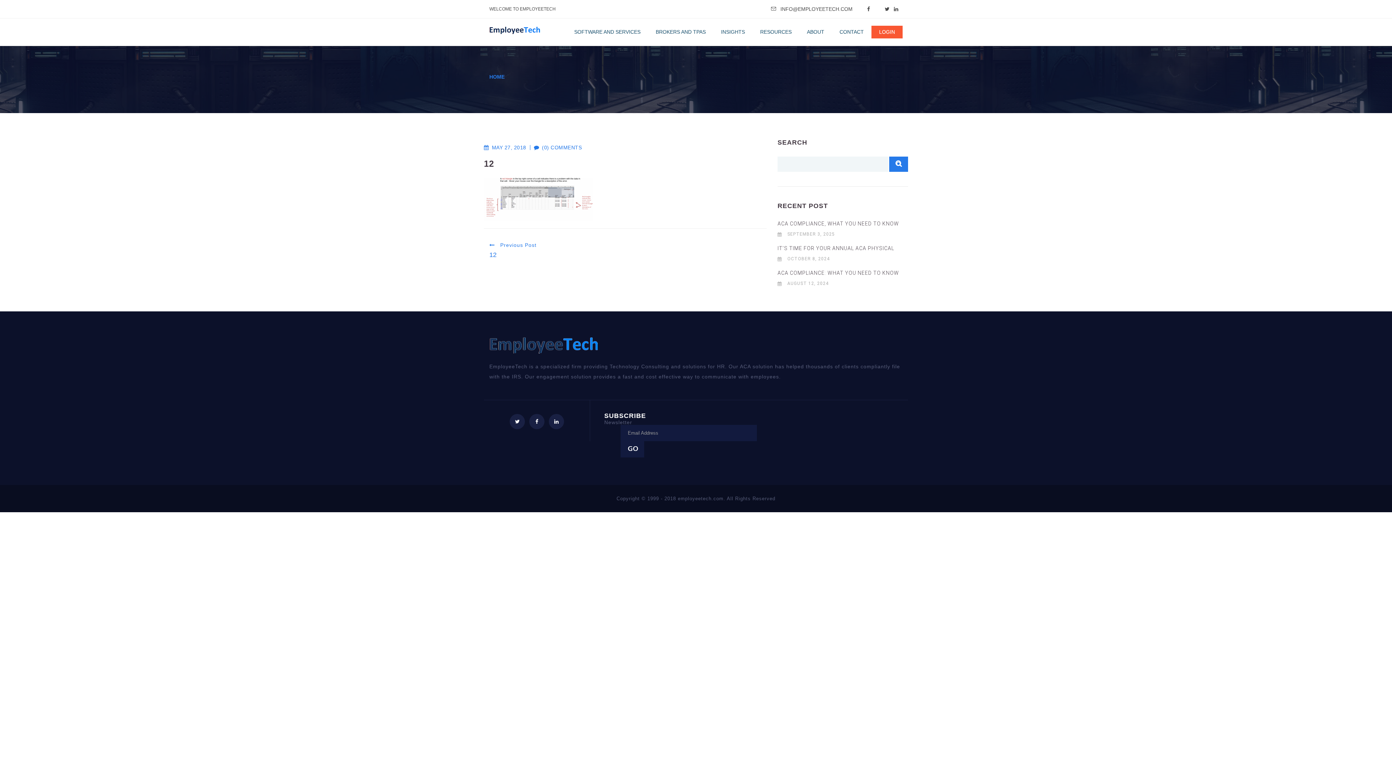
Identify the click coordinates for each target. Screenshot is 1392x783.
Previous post (517, 245)
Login (887, 32)
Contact (852, 32)
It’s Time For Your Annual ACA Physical (836, 248)
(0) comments (558, 147)
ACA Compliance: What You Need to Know (838, 273)
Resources (776, 32)
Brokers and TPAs (681, 32)
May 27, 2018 (509, 147)
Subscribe (625, 418)
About (815, 32)
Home (497, 77)
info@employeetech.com (816, 9)
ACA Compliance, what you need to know (838, 224)
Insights (733, 32)
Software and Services (607, 32)
